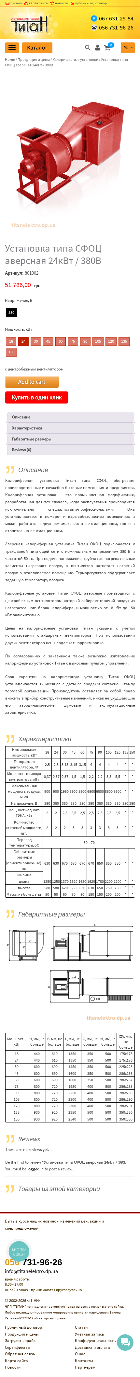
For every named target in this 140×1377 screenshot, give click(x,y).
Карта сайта (16, 1360)
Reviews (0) (21, 449)
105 (98, 341)
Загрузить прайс (20, 1340)
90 (85, 341)
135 (124, 341)
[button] (88, 47)
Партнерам (85, 1367)
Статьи (81, 1327)
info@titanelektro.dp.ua (31, 1271)
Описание (21, 417)
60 (61, 341)
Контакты (84, 1360)
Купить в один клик (37, 397)
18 (11, 341)
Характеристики (27, 428)
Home (10, 59)
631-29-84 (116, 18)
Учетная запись (89, 1334)
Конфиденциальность (95, 1340)
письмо (16, 3)
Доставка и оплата (92, 1347)
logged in (35, 1169)
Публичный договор (23, 1327)
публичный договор (91, 3)
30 (36, 341)
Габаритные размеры (31, 439)
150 (11, 352)
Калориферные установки (75, 59)
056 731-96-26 (116, 27)
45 (48, 341)
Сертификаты (17, 1347)
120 (111, 341)
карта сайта (38, 3)
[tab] (70, 417)
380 (11, 312)
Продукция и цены (34, 59)
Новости (13, 1367)
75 (73, 341)
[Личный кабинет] (97, 47)
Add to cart (31, 381)
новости (61, 3)
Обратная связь (20, 1354)
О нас (80, 1354)
